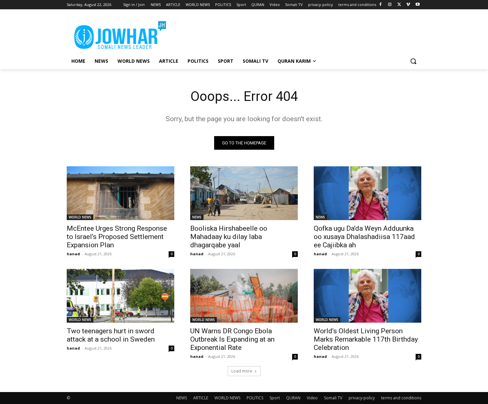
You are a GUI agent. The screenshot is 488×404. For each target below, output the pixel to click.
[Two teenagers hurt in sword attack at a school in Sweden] (120, 296)
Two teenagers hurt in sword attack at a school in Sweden (111, 335)
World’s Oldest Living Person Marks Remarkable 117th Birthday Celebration (366, 339)
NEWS (197, 217)
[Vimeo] (408, 5)
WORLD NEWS (80, 217)
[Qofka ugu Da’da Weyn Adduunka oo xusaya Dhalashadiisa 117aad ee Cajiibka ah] (367, 193)
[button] (413, 61)
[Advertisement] (294, 33)
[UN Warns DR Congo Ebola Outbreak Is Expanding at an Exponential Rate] (244, 296)
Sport (275, 398)
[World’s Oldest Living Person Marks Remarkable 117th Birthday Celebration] (367, 296)
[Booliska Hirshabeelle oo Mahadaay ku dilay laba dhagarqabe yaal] (244, 193)
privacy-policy (362, 398)
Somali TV (333, 398)
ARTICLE (200, 398)
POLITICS (255, 398)
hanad (73, 253)
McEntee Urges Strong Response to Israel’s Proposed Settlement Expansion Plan (117, 236)
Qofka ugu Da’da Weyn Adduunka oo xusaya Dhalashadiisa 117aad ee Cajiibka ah (364, 236)
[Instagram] (390, 5)
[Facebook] (380, 5)
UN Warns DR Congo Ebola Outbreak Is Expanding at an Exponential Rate (232, 339)
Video (312, 398)
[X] (399, 5)
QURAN (293, 398)
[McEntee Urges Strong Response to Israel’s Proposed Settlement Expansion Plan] (120, 193)
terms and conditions (401, 398)
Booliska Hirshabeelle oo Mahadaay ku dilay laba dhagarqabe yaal (228, 236)
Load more (241, 371)
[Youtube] (417, 5)
